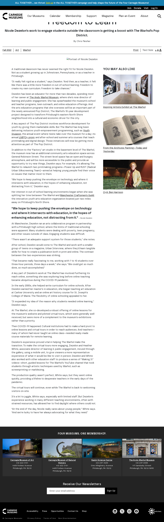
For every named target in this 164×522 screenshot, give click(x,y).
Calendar (55, 16)
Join (129, 8)
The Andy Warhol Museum (44, 97)
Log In (154, 8)
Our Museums (35, 16)
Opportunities (57, 511)
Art (17, 50)
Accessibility (32, 511)
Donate (137, 8)
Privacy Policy (34, 518)
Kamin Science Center (101, 460)
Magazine (108, 16)
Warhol (27, 50)
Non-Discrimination (67, 518)
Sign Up (111, 491)
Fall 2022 (7, 50)
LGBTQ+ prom (26, 137)
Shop (84, 511)
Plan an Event (127, 16)
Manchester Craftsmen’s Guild (77, 195)
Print (136, 50)
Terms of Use (49, 518)
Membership (73, 16)
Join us (49, 3)
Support (91, 16)
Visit (146, 8)
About (144, 16)
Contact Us (73, 511)
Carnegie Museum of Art (22, 460)
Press (44, 511)
